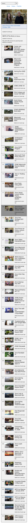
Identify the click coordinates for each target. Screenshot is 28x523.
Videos (13, 6)
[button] (14, 16)
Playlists (19, 6)
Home (8, 6)
